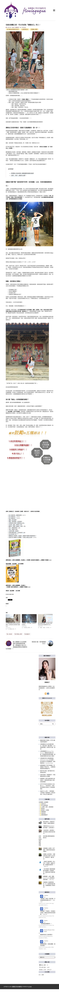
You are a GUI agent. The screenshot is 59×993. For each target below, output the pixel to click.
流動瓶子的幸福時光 (17, 986)
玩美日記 (43, 813)
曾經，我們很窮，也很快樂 (15, 521)
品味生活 (43, 803)
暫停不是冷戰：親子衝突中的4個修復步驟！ (47, 771)
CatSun (30, 986)
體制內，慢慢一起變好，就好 (16, 526)
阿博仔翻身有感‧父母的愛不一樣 (17, 532)
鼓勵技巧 (28, 634)
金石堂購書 (20, 563)
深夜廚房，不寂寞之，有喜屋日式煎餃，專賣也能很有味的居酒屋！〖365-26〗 (47, 913)
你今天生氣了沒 (12, 534)
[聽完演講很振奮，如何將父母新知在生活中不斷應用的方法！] (45, 618)
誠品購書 (14, 563)
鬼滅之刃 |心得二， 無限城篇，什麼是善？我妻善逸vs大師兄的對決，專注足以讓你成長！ (47, 793)
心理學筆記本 (25, 29)
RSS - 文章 (41, 974)
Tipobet (45, 920)
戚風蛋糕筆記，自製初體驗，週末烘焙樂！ (47, 944)
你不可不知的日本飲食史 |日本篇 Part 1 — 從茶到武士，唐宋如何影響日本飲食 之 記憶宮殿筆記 (47, 786)
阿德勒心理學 (34, 29)
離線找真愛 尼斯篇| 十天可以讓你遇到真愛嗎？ (47, 741)
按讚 (21, 511)
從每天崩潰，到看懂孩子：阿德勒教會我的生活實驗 (47, 775)
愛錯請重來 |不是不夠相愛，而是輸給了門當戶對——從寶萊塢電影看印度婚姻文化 (47, 767)
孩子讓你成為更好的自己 (13, 29)
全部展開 (41, 802)
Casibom (46, 895)
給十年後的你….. (13, 516)
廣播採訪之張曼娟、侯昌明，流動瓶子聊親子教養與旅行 (22, 535)
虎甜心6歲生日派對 (27, 537)
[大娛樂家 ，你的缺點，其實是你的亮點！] (29, 618)
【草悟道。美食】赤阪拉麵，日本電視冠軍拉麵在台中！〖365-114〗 (47, 900)
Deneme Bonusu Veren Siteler (49, 930)
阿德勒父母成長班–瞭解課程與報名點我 (22, 173)
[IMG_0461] (25, 60)
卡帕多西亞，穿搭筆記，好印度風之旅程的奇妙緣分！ (49, 832)
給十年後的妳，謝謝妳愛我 (15, 515)
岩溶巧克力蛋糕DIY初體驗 (15, 537)
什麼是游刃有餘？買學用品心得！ (17, 523)
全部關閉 (46, 802)
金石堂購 (18, 590)
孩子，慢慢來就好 (13, 527)
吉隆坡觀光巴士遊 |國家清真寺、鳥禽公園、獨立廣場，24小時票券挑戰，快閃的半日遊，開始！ (47, 747)
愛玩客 (43, 808)
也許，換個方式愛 (13, 529)
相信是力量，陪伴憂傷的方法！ (39, 642)
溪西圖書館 (13, 89)
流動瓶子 (17, 27)
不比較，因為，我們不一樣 (15, 524)
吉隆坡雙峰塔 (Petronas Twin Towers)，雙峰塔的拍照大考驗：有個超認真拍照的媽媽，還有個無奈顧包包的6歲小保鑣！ (47, 754)
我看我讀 (43, 811)
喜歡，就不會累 (12, 520)
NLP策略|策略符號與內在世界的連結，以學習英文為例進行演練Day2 (13, 625)
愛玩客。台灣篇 (45, 810)
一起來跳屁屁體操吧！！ (46, 923)
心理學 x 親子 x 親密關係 (47, 807)
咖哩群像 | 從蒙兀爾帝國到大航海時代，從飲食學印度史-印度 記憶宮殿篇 (47, 780)
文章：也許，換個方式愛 (18, 175)
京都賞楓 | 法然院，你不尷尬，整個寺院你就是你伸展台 (49, 850)
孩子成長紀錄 (44, 805)
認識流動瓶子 (44, 814)
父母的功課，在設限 (13, 531)
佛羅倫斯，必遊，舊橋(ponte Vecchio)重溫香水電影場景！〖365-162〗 (49, 878)
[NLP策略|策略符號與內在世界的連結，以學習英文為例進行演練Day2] (13, 618)
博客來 (7, 590)
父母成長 (10, 634)
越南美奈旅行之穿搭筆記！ (46, 934)
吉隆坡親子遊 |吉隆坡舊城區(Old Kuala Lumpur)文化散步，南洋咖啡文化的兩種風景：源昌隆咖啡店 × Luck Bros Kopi (47, 761)
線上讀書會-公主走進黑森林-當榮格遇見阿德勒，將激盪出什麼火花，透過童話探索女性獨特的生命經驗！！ (16, 645)
